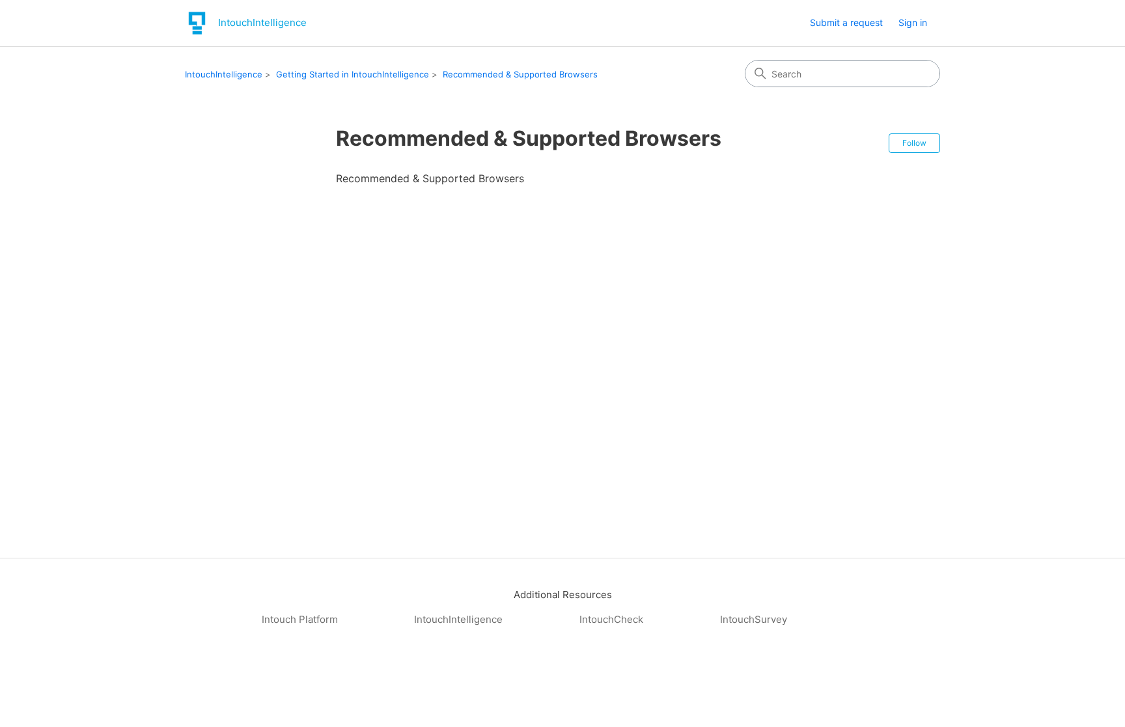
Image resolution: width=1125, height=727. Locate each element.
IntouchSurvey (753, 619)
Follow (914, 143)
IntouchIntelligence (223, 74)
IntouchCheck (611, 619)
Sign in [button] (912, 22)
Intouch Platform (300, 619)
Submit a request (846, 22)
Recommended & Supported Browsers (520, 74)
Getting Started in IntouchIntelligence (352, 74)
